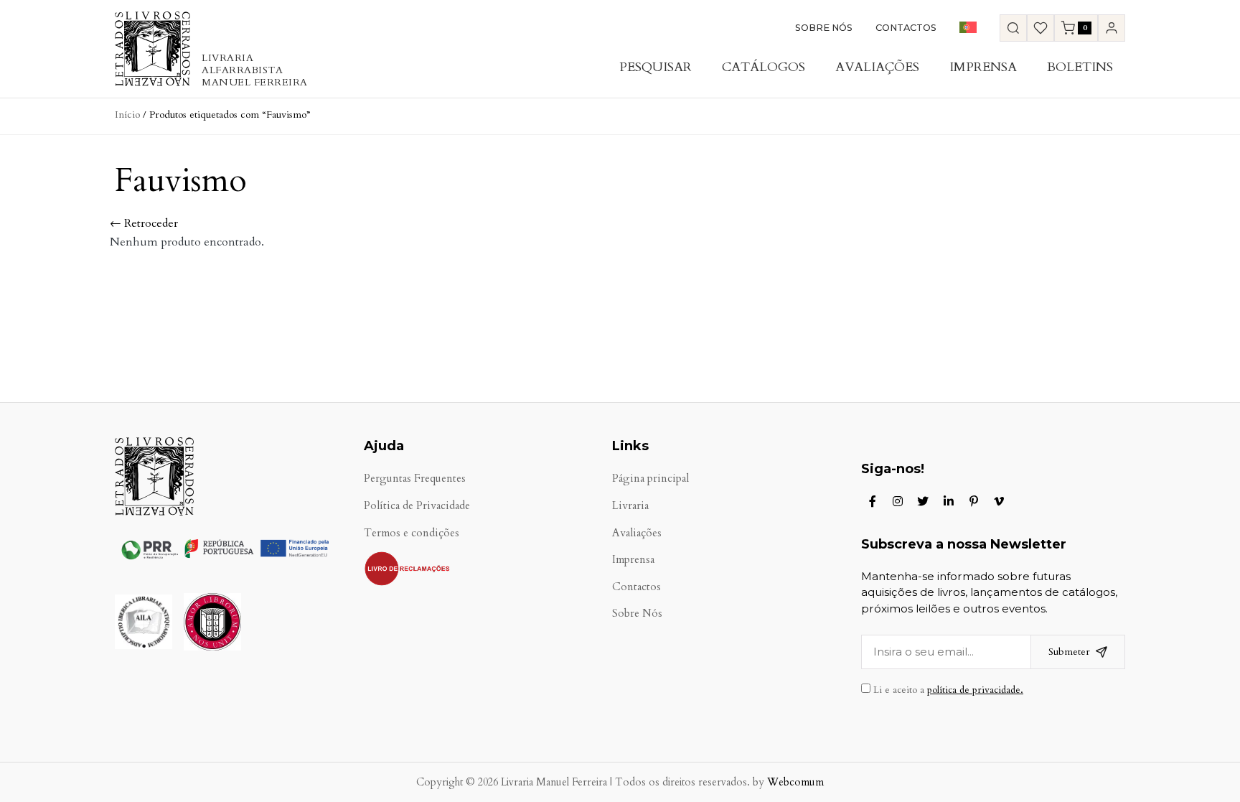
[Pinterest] (973, 501)
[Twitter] (922, 501)
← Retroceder (144, 223)
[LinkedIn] (948, 501)
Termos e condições (411, 533)
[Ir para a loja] (1013, 28)
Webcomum (795, 782)
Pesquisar (655, 67)
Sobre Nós (823, 27)
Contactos (905, 27)
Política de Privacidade (417, 505)
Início (127, 114)
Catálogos (763, 67)
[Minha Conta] (1111, 28)
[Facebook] (872, 501)
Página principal (650, 478)
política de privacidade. (975, 690)
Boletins (1080, 67)
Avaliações (877, 67)
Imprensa (983, 67)
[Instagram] (897, 501)
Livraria (630, 505)
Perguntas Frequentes (415, 478)
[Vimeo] (998, 501)
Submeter (1069, 651)
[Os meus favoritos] (1040, 28)
